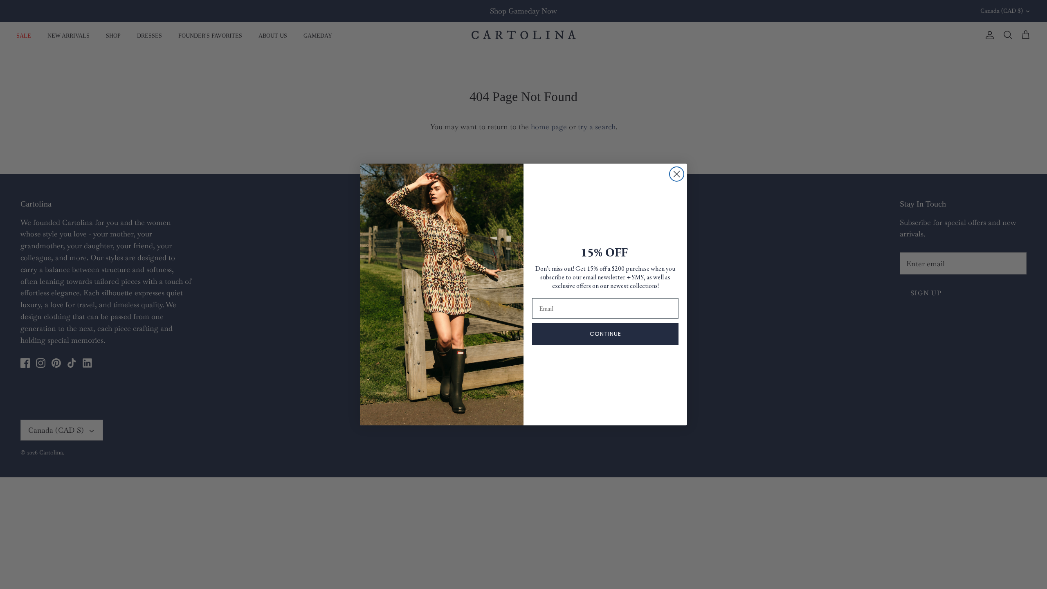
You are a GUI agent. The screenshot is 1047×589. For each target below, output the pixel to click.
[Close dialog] (677, 174)
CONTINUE (605, 334)
